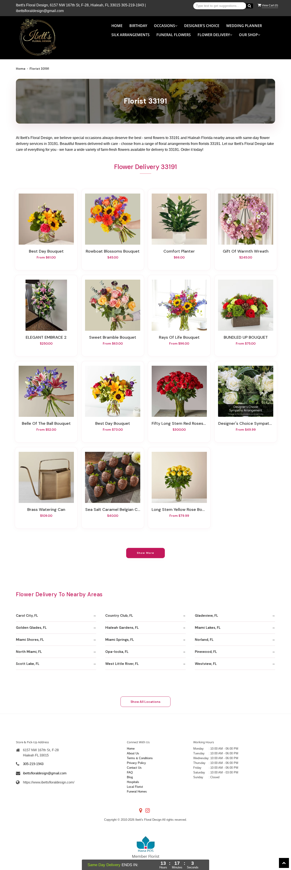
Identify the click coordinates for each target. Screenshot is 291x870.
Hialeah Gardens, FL (122, 627)
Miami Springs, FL (119, 639)
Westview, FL (206, 663)
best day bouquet (112, 423)
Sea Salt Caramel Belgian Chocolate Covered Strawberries (112, 509)
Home (117, 25)
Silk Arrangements (130, 34)
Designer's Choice (201, 25)
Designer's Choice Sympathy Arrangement (245, 423)
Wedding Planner (244, 25)
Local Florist (135, 786)
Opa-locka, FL (116, 651)
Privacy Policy (136, 763)
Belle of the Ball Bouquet (46, 423)
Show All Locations (145, 702)
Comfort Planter (179, 251)
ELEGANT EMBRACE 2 (46, 337)
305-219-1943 (132, 5)
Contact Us (134, 767)
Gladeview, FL (206, 615)
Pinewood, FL (206, 651)
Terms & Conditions (140, 758)
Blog (130, 777)
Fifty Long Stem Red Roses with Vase (179, 423)
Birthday (138, 25)
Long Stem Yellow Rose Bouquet (179, 509)
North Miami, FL (29, 651)
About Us (133, 753)
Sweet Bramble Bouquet (112, 337)
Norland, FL (204, 639)
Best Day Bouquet (46, 251)
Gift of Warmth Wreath (245, 251)
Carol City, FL (27, 615)
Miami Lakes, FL (208, 627)
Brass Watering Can (46, 509)
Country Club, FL (119, 615)
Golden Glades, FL (31, 627)
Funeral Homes (137, 791)
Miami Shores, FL (30, 639)
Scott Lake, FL (27, 663)
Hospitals (133, 782)
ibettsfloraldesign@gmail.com (40, 11)
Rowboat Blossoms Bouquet (113, 251)
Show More (145, 553)
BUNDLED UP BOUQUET (246, 337)
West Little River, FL (122, 663)
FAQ (130, 772)
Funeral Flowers (173, 34)
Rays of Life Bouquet (179, 337)
